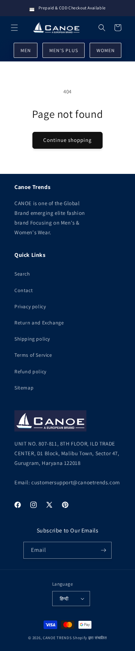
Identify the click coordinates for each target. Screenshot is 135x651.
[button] (14, 28)
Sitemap (23, 387)
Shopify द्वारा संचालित (90, 637)
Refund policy (30, 371)
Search (22, 274)
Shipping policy (32, 339)
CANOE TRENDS (57, 637)
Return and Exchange (39, 322)
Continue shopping (67, 140)
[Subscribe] (103, 550)
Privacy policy (30, 306)
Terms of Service (33, 355)
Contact (23, 290)
